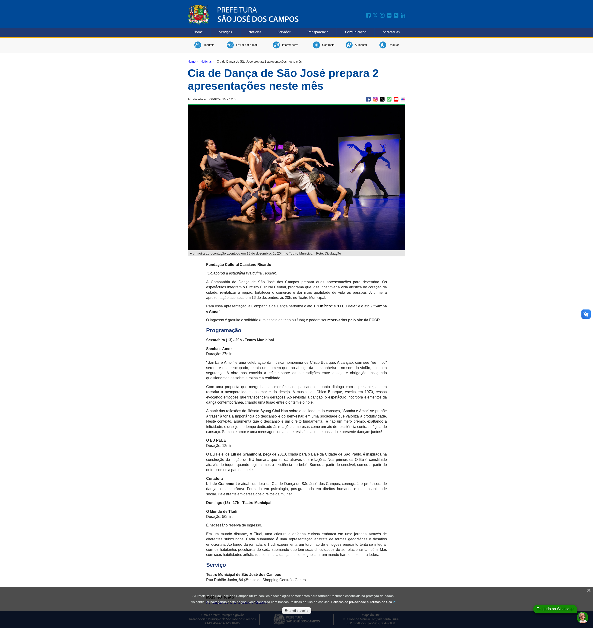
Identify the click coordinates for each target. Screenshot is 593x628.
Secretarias (391, 32)
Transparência (317, 32)
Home (198, 32)
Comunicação (355, 32)
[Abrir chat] (582, 617)
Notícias (255, 32)
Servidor (284, 32)
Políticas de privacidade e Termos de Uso (361, 602)
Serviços (225, 32)
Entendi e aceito (296, 610)
